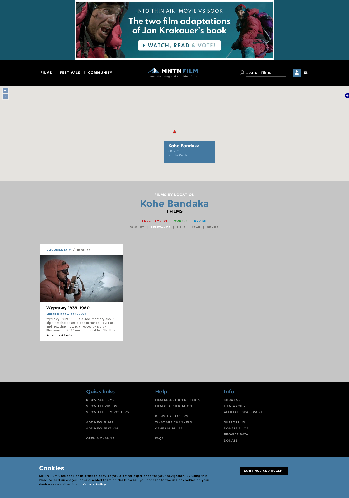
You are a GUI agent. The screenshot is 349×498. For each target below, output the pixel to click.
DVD (200, 221)
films (46, 72)
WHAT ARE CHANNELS (173, 422)
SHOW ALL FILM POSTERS (107, 412)
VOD (180, 221)
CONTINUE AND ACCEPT (264, 471)
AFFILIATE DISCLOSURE (243, 412)
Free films (154, 221)
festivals (70, 72)
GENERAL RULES (169, 428)
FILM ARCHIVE (236, 406)
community (100, 72)
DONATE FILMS (236, 428)
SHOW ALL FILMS (100, 400)
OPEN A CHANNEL (101, 438)
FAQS (159, 438)
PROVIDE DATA (236, 434)
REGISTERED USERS (171, 416)
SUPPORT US (234, 422)
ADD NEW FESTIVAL (102, 428)
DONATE (231, 440)
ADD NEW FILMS (99, 422)
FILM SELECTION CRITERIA (177, 400)
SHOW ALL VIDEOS (101, 406)
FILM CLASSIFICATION (173, 406)
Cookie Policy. (95, 484)
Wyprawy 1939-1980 (68, 308)
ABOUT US (232, 400)
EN (306, 72)
